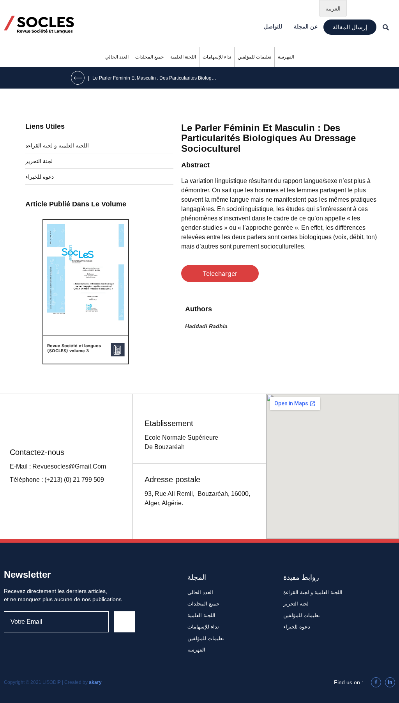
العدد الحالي (117, 57)
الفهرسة (286, 57)
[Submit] (124, 621)
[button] (349, 27)
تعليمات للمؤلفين (254, 57)
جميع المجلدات (149, 57)
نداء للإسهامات (217, 57)
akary (95, 682)
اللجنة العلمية (183, 57)
